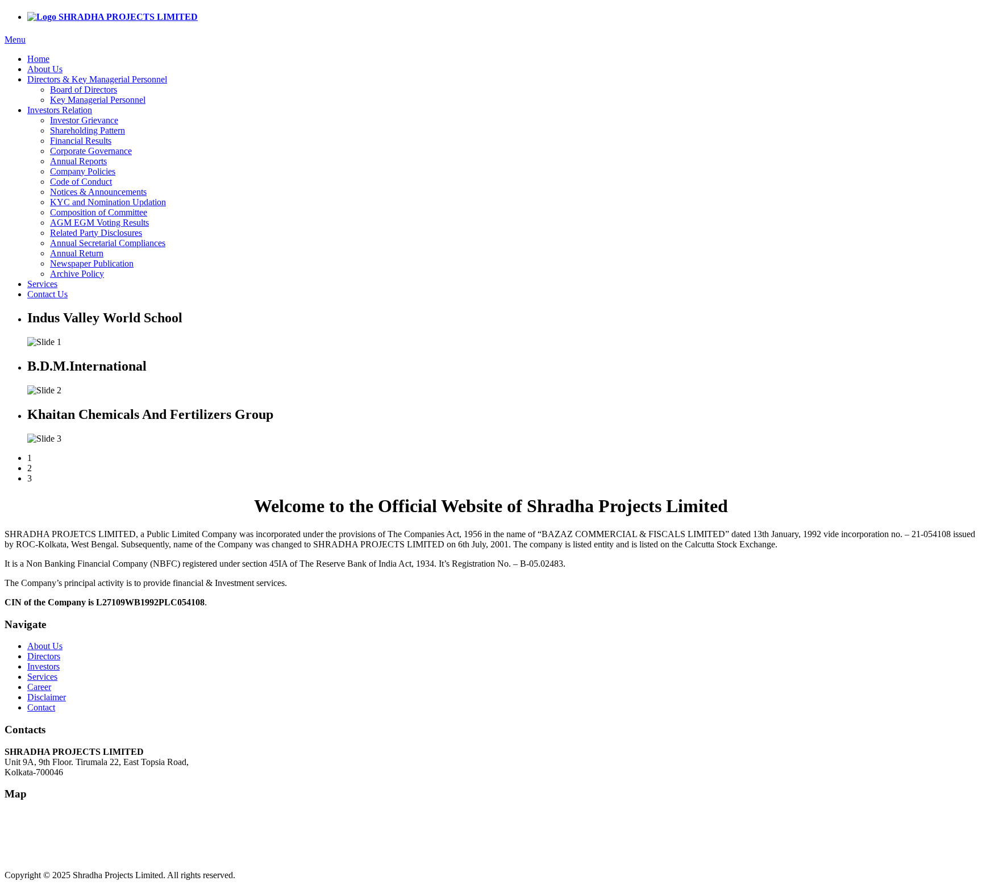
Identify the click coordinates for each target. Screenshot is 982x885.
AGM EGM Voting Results (99, 222)
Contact (41, 707)
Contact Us (47, 294)
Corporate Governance (91, 151)
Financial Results (80, 141)
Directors (43, 656)
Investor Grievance (84, 120)
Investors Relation (59, 110)
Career (39, 687)
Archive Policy (77, 274)
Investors (43, 666)
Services (42, 284)
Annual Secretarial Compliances (107, 243)
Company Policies (82, 171)
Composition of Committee (98, 212)
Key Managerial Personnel (97, 100)
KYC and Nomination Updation (108, 202)
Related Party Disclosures (96, 233)
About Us (45, 69)
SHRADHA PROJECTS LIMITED (127, 17)
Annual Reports (78, 161)
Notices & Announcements (98, 192)
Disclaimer (46, 697)
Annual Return (76, 253)
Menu (15, 39)
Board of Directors (83, 89)
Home (38, 59)
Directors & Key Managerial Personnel (97, 79)
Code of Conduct (81, 181)
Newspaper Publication (92, 263)
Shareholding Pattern (87, 130)
